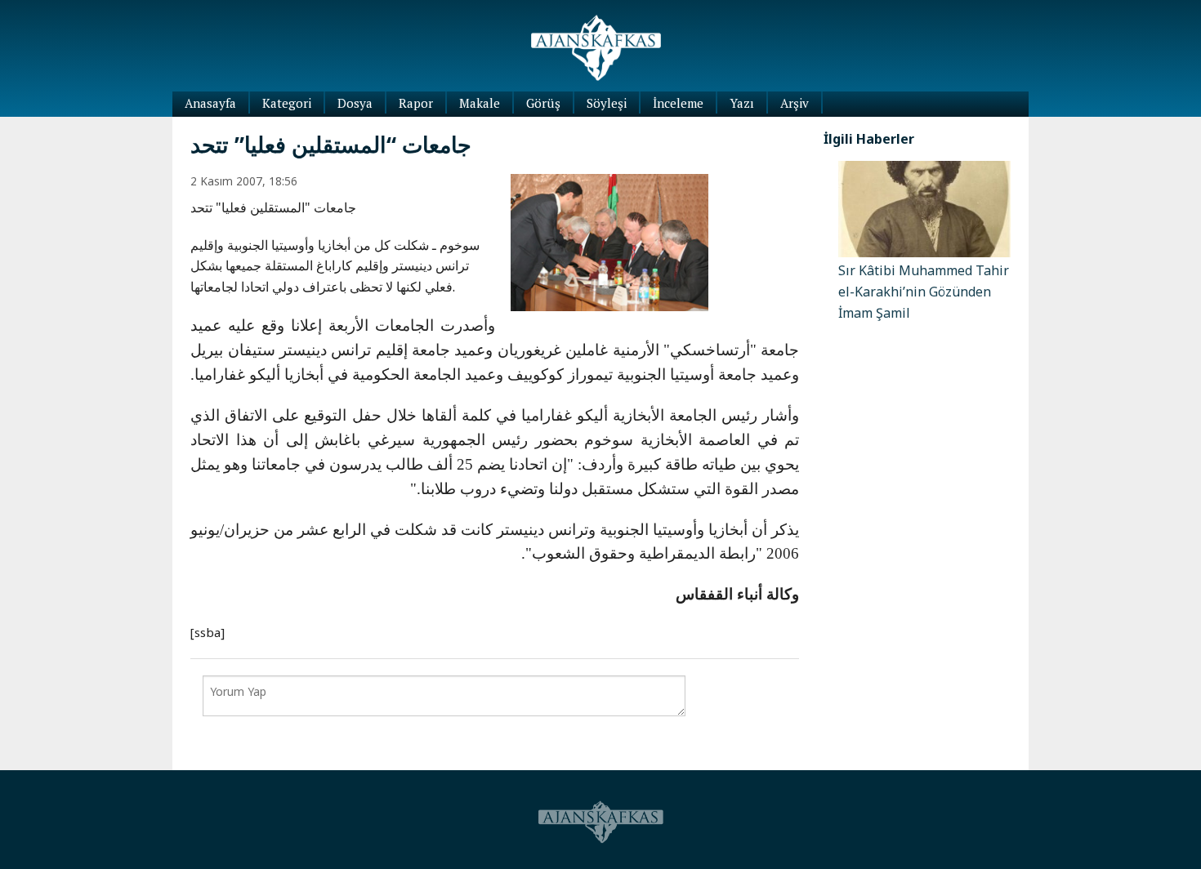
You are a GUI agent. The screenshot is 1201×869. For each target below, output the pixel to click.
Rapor (416, 103)
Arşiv (794, 103)
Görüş (543, 103)
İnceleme (678, 103)
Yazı (742, 103)
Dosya (355, 103)
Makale (479, 103)
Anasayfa (210, 103)
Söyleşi (607, 103)
